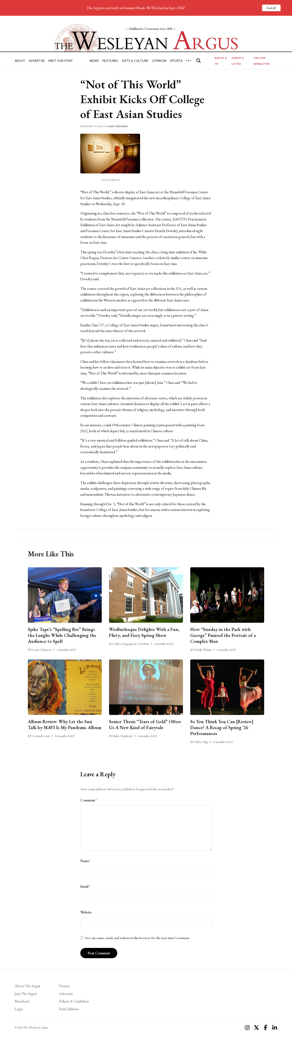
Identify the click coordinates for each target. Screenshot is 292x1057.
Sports (176, 61)
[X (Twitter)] (256, 1027)
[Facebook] (265, 1027)
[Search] (199, 60)
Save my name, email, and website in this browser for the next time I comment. (137, 938)
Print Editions (69, 1009)
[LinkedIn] (274, 1027)
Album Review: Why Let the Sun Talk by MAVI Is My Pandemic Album (64, 724)
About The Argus (27, 986)
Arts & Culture (135, 61)
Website (86, 912)
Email (85, 886)
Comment (88, 800)
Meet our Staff (60, 61)
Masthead (22, 1001)
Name (85, 860)
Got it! (271, 7)
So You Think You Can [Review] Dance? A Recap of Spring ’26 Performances (221, 727)
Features (110, 61)
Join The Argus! (26, 993)
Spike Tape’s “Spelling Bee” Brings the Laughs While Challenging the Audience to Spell (62, 635)
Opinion (159, 61)
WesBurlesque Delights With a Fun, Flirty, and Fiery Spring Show (144, 632)
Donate (64, 986)
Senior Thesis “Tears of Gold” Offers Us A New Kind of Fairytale (145, 724)
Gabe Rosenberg (118, 126)
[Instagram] (247, 1027)
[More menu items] (189, 60)
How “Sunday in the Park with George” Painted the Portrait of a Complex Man (223, 635)
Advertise (37, 61)
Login (19, 1009)
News (94, 61)
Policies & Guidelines (74, 1001)
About (20, 61)
